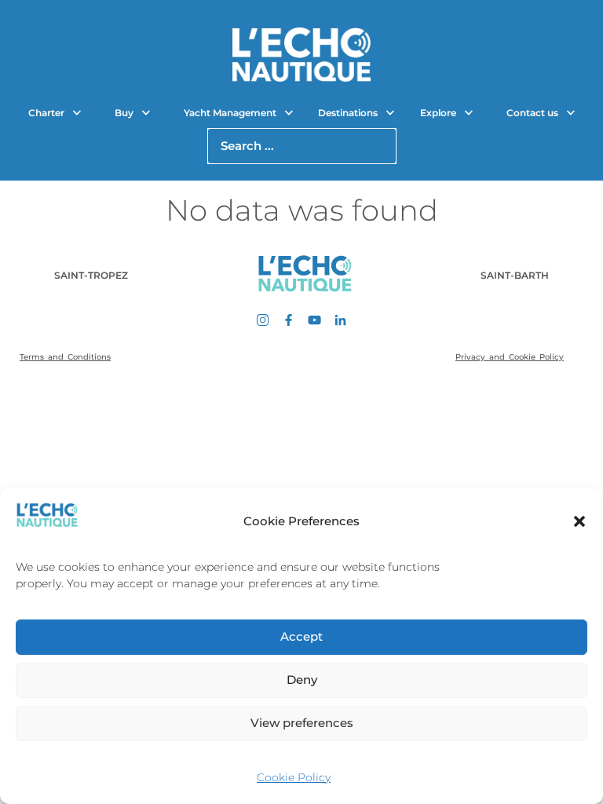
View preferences (301, 722)
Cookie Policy (294, 777)
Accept (301, 636)
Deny (302, 679)
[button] (579, 521)
